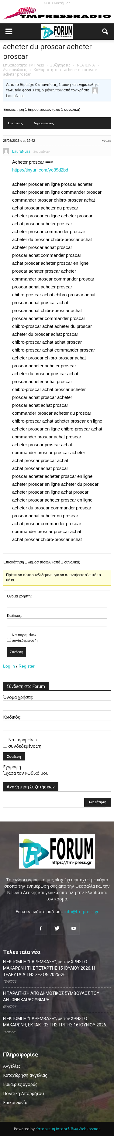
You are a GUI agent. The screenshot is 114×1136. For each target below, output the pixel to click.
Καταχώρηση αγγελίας (25, 1075)
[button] (105, 31)
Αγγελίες (11, 1066)
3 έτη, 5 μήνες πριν (47, 90)
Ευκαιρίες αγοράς (20, 1084)
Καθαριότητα (45, 69)
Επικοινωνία (15, 1102)
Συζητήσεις (60, 65)
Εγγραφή (12, 767)
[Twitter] (57, 929)
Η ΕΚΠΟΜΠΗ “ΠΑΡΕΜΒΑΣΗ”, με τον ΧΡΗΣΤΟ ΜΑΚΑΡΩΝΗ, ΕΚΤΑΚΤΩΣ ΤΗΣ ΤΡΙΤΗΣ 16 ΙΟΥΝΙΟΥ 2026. (55, 1021)
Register (27, 666)
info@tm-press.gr (81, 911)
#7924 (106, 140)
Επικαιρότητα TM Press (23, 65)
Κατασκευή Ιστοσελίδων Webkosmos (68, 1128)
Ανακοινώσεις (15, 69)
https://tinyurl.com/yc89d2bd (40, 169)
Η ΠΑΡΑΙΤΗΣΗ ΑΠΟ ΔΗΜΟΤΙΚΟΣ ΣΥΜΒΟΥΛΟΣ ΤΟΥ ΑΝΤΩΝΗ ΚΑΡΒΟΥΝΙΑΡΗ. (51, 996)
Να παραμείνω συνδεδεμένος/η (25, 638)
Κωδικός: (14, 616)
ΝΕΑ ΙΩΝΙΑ (86, 65)
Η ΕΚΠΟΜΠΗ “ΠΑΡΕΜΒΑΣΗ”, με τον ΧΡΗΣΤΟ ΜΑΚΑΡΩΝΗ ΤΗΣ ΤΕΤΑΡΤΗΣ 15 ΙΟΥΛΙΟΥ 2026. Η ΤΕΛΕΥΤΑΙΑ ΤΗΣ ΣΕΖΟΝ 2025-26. (49, 968)
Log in (9, 666)
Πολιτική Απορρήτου (23, 1093)
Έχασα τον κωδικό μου (26, 773)
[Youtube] (73, 929)
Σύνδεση (16, 652)
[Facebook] (41, 929)
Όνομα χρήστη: (19, 596)
